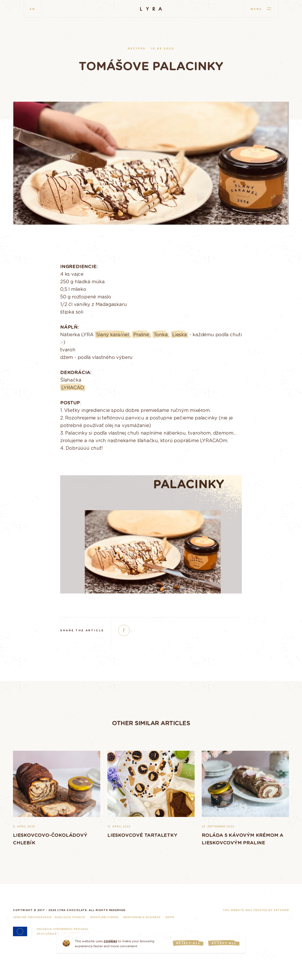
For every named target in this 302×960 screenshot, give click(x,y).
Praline (141, 334)
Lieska (179, 334)
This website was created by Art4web (256, 910)
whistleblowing (104, 917)
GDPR (169, 917)
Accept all (224, 943)
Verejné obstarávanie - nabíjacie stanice (49, 917)
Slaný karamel (112, 334)
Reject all (188, 943)
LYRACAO (72, 387)
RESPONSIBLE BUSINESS (142, 917)
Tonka (161, 334)
